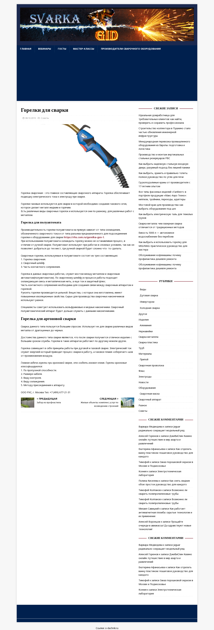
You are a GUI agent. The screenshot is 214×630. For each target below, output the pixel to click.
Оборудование (147, 387)
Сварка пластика (148, 342)
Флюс (142, 370)
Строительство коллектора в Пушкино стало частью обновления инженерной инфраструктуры (165, 132)
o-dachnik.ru (111, 628)
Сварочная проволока (151, 365)
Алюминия (145, 325)
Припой (144, 359)
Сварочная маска (149, 393)
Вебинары (44, 48)
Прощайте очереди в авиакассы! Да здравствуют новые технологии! (165, 525)
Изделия (144, 319)
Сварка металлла (148, 336)
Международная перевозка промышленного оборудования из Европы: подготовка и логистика (164, 145)
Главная (25, 48)
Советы (45, 117)
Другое (143, 314)
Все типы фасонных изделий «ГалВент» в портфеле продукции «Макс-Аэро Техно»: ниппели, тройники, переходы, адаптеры (163, 195)
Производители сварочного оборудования (131, 48)
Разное (143, 405)
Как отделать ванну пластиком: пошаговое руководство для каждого (166, 452)
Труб (141, 348)
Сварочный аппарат (150, 399)
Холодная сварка (150, 307)
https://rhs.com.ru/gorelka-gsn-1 (84, 237)
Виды (143, 289)
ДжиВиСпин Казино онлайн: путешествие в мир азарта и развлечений (165, 439)
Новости (143, 382)
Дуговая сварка (149, 295)
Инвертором (147, 301)
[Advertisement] (107, 77)
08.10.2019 (30, 117)
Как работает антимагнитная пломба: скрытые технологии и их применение (165, 512)
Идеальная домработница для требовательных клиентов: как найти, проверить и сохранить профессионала (161, 119)
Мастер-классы (83, 48)
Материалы (145, 353)
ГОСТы (62, 48)
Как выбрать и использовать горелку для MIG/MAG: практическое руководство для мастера (163, 245)
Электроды (145, 376)
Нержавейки (146, 331)
